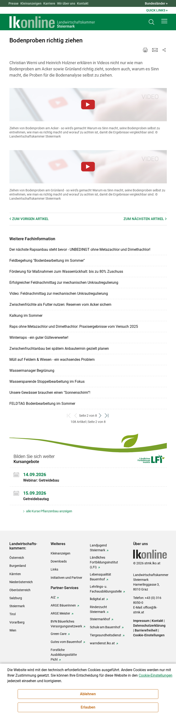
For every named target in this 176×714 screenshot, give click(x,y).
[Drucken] (145, 50)
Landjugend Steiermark (98, 547)
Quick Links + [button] (157, 10)
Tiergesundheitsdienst (105, 635)
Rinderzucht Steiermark (98, 609)
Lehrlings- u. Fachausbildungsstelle (106, 589)
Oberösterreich (19, 590)
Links (54, 569)
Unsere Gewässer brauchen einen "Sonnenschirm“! (49, 392)
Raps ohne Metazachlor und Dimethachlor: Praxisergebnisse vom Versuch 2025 (73, 326)
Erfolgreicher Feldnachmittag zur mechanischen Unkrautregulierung (63, 282)
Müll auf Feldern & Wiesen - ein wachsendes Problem (52, 359)
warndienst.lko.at (102, 643)
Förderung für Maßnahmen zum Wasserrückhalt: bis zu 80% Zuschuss (66, 271)
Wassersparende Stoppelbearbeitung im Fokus (47, 381)
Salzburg (15, 598)
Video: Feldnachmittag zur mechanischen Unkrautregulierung (58, 293)
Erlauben (88, 707)
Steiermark (17, 606)
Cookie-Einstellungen (149, 635)
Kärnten (15, 574)
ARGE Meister (60, 613)
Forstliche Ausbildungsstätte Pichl (64, 654)
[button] (164, 21)
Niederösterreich (21, 582)
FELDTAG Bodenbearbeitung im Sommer (42, 403)
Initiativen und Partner (66, 577)
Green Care (58, 634)
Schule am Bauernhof (105, 627)
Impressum (141, 621)
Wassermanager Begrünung (31, 370)
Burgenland (17, 566)
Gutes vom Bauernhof (66, 642)
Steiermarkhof (100, 619)
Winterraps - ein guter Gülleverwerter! (38, 337)
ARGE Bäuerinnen (63, 605)
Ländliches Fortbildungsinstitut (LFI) (104, 562)
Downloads (59, 561)
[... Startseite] (52, 22)
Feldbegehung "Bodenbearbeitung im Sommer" (47, 260)
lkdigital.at (97, 599)
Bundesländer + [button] (156, 3)
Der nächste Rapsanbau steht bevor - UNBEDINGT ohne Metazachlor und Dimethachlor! (79, 249)
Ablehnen (88, 694)
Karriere (49, 3)
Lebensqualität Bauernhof (100, 577)
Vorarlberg (17, 622)
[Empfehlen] (155, 50)
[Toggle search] (151, 22)
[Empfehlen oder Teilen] (164, 50)
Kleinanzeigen (30, 3)
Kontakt (82, 3)
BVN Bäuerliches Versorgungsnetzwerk (66, 624)
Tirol (12, 614)
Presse (13, 3)
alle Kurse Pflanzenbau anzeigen (48, 511)
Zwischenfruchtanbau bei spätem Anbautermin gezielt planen (59, 348)
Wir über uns (66, 3)
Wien (12, 630)
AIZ (53, 597)
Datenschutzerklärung (149, 625)
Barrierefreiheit (146, 630)
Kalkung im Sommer (25, 315)
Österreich (16, 558)
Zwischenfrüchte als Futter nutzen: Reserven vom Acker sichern (60, 304)
